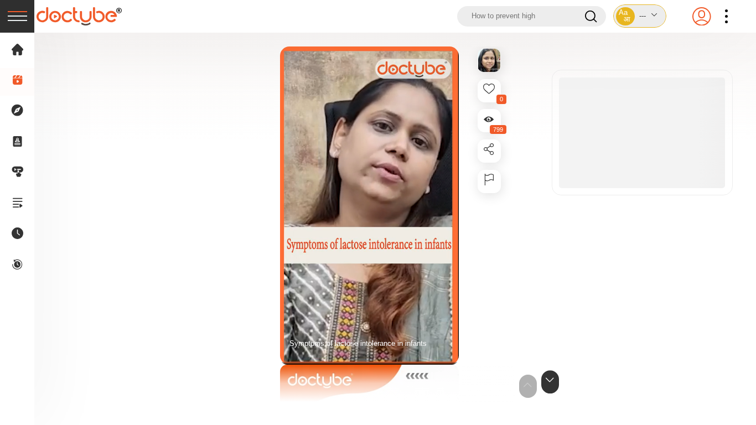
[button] (639, 16)
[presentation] (17, 16)
